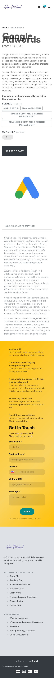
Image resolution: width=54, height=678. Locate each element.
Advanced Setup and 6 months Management (27, 123)
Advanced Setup (31, 108)
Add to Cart (16, 151)
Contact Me (15, 605)
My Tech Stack (17, 588)
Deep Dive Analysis (19, 635)
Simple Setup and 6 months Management (27, 115)
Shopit (35, 661)
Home (4, 27)
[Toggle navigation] (49, 7)
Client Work (15, 593)
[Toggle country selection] (14, 472)
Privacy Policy (16, 601)
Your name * (15, 441)
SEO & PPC (15, 626)
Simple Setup (11, 108)
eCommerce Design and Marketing (26, 622)
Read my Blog (16, 580)
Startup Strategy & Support (22, 630)
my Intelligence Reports (30, 391)
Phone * (13, 466)
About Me (14, 576)
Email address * (17, 454)
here (25, 371)
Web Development (19, 618)
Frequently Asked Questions (23, 597)
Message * (14, 491)
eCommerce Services (20, 584)
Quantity (13, 132)
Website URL (15, 479)
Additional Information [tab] (20, 226)
